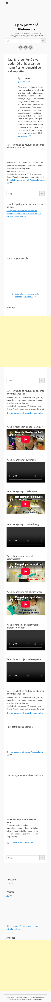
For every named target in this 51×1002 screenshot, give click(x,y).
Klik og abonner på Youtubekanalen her (25, 413)
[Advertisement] (25, 341)
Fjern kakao (25, 78)
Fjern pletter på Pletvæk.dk (28, 997)
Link (8, 883)
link (8, 896)
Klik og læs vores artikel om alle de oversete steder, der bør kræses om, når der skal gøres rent (24, 213)
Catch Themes (37, 999)
